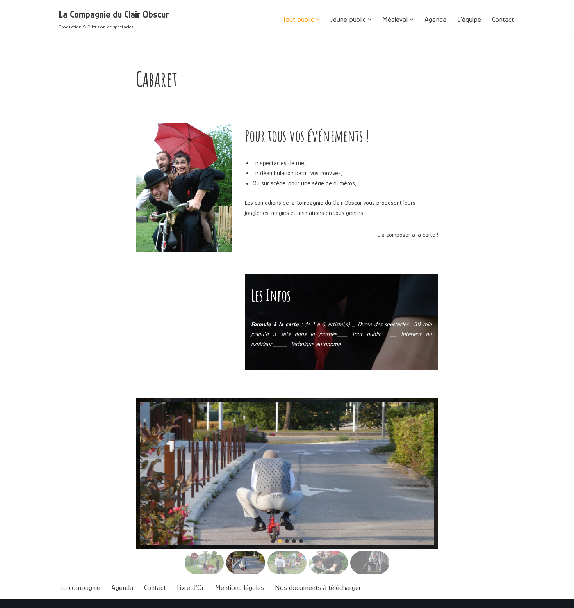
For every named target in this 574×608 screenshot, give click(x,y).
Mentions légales (239, 587)
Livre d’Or (190, 587)
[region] (287, 487)
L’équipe (469, 19)
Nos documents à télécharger (318, 587)
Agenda (435, 19)
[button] (318, 19)
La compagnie (80, 587)
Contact (503, 19)
